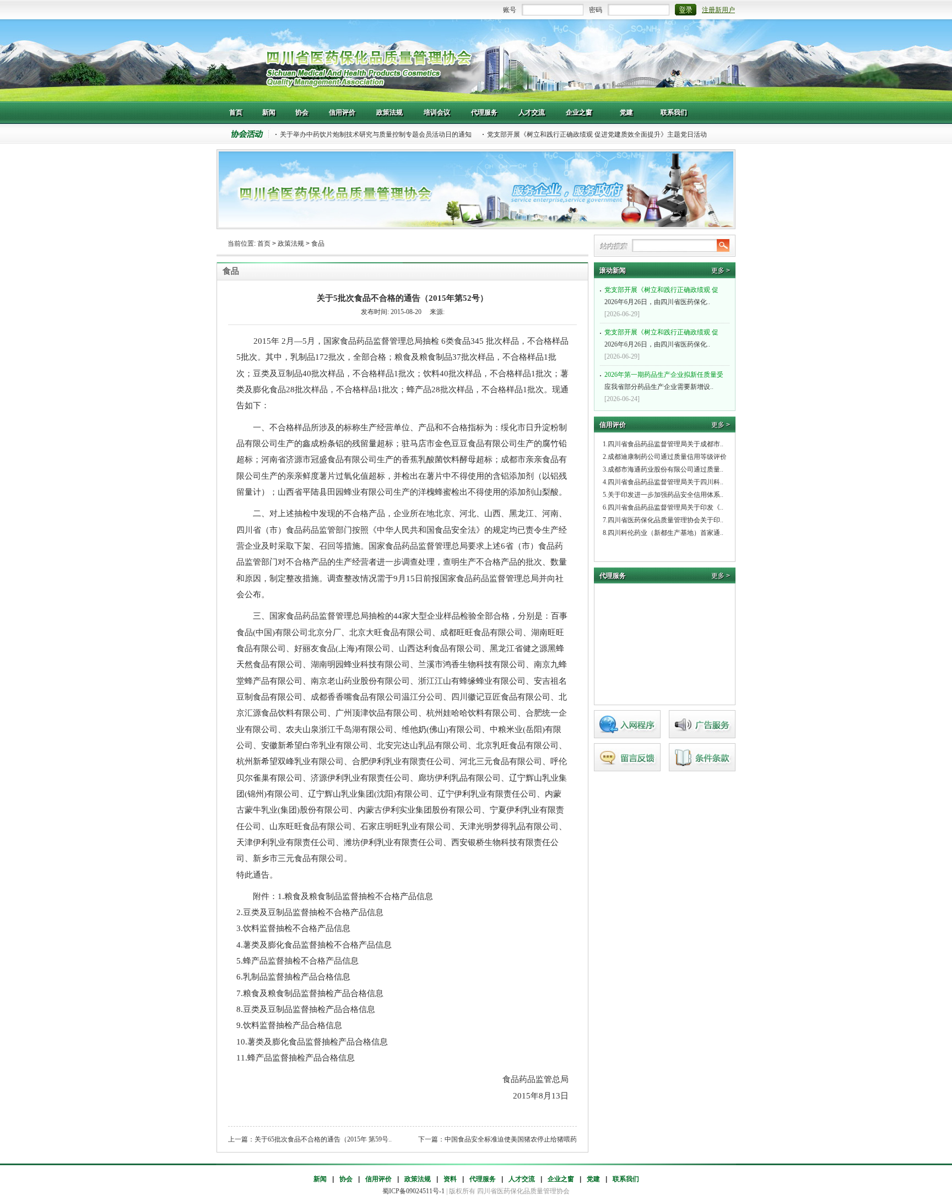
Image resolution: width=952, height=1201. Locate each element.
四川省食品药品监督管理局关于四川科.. (665, 482)
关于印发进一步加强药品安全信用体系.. (665, 495)
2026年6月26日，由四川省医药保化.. (661, 296)
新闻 (320, 1179)
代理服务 (482, 1179)
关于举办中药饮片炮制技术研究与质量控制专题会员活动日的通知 (376, 134)
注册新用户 (718, 10)
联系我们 (626, 1179)
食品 (317, 243)
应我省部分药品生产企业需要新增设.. (663, 381)
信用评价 (378, 1179)
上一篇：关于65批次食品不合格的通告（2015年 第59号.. (310, 1139)
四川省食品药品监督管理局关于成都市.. (665, 444)
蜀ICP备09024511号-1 (413, 1191)
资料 (450, 1179)
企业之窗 (561, 1179)
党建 (593, 1179)
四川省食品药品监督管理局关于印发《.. (665, 507)
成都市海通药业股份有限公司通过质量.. (665, 469)
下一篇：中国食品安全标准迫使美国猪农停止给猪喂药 (497, 1139)
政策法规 (291, 243)
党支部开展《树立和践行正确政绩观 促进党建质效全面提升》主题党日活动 (597, 134)
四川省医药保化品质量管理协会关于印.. (665, 520)
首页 (264, 243)
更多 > (720, 270)
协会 (346, 1179)
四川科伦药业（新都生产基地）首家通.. (665, 533)
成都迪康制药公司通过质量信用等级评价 (667, 457)
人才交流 (522, 1179)
